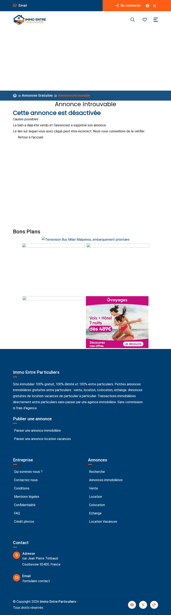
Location (95, 497)
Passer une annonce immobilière (37, 431)
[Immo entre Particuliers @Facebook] (147, 5)
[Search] (132, 20)
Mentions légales (26, 497)
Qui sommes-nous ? (28, 472)
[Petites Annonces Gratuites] (15, 96)
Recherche (96, 472)
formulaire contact (36, 581)
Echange (95, 513)
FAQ (16, 513)
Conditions (21, 488)
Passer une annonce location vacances (42, 439)
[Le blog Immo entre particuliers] (154, 605)
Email (22, 5)
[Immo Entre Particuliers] (29, 19)
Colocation (96, 505)
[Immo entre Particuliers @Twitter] (154, 5)
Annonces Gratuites (37, 95)
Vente (93, 488)
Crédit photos (23, 522)
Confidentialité (24, 505)
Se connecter (130, 5)
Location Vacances (102, 522)
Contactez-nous (25, 480)
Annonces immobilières (105, 480)
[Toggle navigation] (155, 20)
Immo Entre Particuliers (58, 602)
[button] (144, 19)
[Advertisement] (85, 59)
